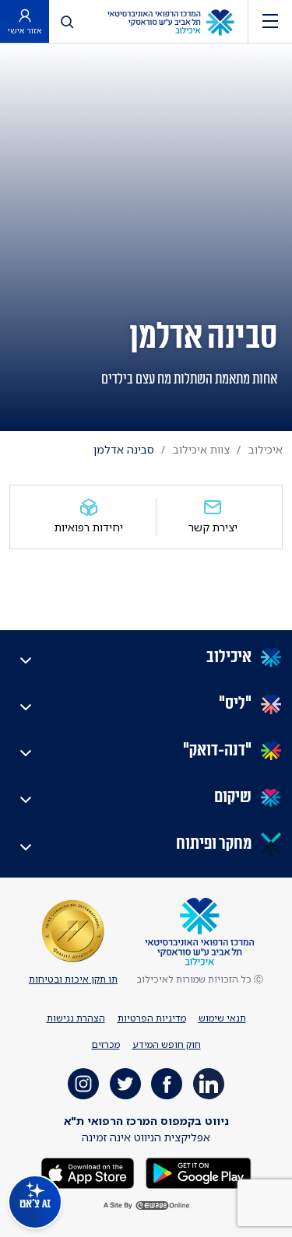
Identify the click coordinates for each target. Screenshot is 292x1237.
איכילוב (265, 449)
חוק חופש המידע (166, 1044)
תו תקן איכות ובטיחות (73, 979)
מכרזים (106, 1044)
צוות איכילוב (201, 449)
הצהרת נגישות (76, 1018)
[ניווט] (270, 21)
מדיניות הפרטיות (152, 1018)
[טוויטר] (125, 1083)
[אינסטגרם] (83, 1083)
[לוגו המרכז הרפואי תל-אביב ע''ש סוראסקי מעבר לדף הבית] (170, 21)
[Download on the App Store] (87, 1172)
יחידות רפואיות (89, 527)
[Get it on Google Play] (197, 1172)
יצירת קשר (212, 527)
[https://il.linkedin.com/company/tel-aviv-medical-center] (208, 1083)
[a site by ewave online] (146, 1205)
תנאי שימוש (222, 1018)
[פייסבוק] (166, 1083)
